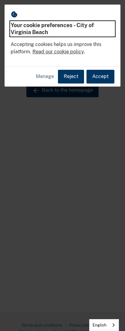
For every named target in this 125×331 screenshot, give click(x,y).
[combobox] (104, 325)
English (99, 325)
